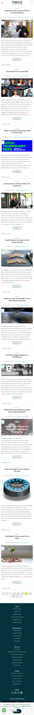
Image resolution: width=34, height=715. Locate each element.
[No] (32, 709)
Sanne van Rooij (25, 17)
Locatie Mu (17, 641)
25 (30, 593)
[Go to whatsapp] (4, 710)
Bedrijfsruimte (17, 614)
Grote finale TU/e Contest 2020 (17, 71)
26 (13, 596)
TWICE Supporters (17, 657)
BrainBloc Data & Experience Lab (17, 651)
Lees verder (17, 59)
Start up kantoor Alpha (17, 617)
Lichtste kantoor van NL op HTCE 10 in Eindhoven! (17, 185)
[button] (2, 3)
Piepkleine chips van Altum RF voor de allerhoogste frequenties (17, 299)
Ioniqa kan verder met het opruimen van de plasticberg (17, 12)
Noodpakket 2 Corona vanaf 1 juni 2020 (17, 537)
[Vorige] (3, 593)
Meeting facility (17, 660)
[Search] (32, 1)
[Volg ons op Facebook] (12, 692)
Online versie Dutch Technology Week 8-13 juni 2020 (17, 132)
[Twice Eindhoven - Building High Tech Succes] (17, 3)
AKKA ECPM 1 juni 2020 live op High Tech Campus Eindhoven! (17, 411)
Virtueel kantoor (17, 622)
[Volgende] (21, 596)
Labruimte (17, 611)
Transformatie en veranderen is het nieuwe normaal (17, 241)
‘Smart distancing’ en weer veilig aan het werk (17, 470)
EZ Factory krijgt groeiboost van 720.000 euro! (17, 356)
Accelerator (17, 649)
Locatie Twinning (17, 633)
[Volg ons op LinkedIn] (21, 692)
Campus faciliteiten (17, 662)
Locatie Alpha (17, 630)
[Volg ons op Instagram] (15, 692)
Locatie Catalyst (17, 635)
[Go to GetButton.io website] (4, 713)
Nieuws (17, 8)
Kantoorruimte (17, 609)
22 (18, 593)
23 (22, 593)
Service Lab (17, 665)
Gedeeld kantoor (17, 619)
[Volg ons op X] (18, 692)
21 (14, 593)
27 (17, 596)
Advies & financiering (17, 654)
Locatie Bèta (17, 638)
